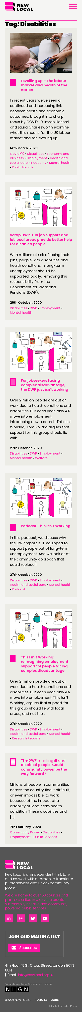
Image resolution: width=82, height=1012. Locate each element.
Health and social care (28, 584)
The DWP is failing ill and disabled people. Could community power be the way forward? (44, 767)
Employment (36, 158)
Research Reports (26, 738)
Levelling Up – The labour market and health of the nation (44, 85)
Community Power (25, 832)
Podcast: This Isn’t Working (45, 525)
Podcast (18, 589)
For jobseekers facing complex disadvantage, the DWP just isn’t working (44, 385)
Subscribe (28, 947)
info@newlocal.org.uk (36, 974)
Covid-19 (17, 153)
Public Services (45, 837)
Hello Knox (70, 1006)
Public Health (22, 167)
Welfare (41, 458)
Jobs (55, 1000)
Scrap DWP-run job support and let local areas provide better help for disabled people (41, 239)
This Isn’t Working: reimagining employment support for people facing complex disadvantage (44, 664)
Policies (41, 1000)
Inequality (38, 162)
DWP (33, 308)
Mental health (60, 162)
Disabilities (35, 153)
